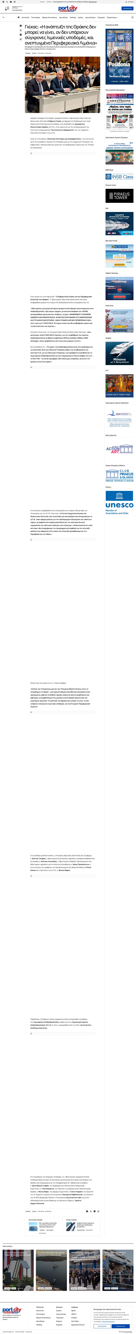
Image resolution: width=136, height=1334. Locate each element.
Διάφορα (74, 1307)
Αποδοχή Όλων (120, 1326)
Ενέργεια (59, 1321)
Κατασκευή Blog (127, 1332)
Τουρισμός (59, 1318)
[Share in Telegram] (21, 35)
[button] (129, 2)
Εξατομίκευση (102, 1326)
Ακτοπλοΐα (115, 1288)
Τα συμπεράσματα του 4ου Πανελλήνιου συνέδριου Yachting (70, 2)
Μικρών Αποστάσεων (43, 1318)
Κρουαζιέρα (48, 1288)
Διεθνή (14, 1288)
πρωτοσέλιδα (114, 131)
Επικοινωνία (29, 1332)
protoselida (127, 131)
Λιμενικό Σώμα (81, 1230)
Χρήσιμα (59, 1307)
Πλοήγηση (40, 1307)
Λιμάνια (34, 53)
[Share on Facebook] (21, 26)
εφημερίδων (121, 131)
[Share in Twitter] (21, 30)
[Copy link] (21, 39)
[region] (111, 1318)
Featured (42, 2)
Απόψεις (74, 1318)
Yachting (49, 2)
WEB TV (73, 1314)
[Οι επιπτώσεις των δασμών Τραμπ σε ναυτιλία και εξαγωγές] (18, 1270)
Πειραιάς (59, 1325)
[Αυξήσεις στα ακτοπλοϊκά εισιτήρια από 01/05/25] (117, 1270)
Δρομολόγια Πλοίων (77, 1325)
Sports (73, 1311)
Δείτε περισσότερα (17, 10)
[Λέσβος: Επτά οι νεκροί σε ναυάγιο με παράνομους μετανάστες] (81, 1226)
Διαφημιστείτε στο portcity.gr (17, 7)
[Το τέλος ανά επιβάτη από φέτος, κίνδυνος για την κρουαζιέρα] (51, 1270)
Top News (27, 53)
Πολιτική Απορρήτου (108, 1321)
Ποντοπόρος (49, 1230)
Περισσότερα (92, 2)
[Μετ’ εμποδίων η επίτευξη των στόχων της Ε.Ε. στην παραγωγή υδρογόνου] (44, 1226)
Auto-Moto (75, 1321)
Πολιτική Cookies (19, 1332)
